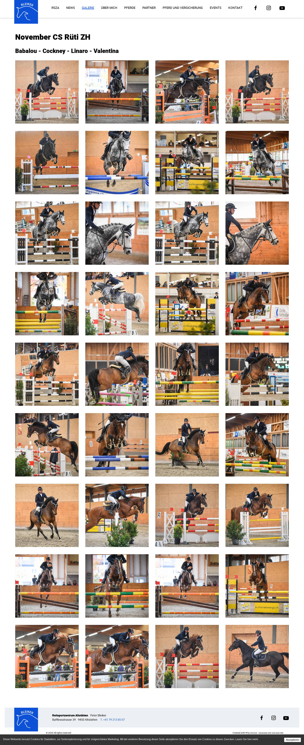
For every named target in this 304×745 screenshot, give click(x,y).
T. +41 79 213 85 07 (112, 720)
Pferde (129, 8)
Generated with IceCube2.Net (271, 733)
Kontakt (235, 8)
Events (215, 8)
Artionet (253, 733)
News (70, 8)
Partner (149, 8)
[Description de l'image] (47, 92)
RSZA (55, 8)
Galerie (88, 8)
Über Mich (109, 8)
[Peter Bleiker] (26, 12)
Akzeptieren (292, 740)
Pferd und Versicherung (183, 8)
